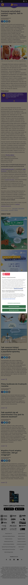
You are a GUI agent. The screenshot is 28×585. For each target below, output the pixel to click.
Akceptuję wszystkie (14, 310)
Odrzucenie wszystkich (14, 306)
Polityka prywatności (18, 288)
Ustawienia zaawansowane (14, 303)
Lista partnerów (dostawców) (8, 298)
